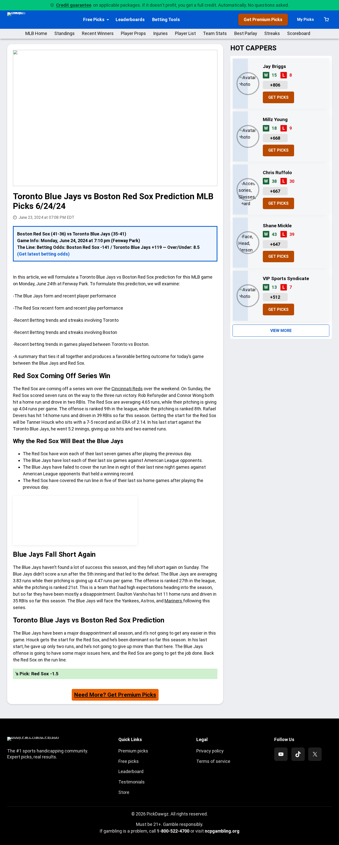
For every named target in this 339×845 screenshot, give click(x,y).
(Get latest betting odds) (43, 254)
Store (123, 792)
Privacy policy (210, 750)
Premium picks (133, 750)
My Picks (305, 19)
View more (281, 330)
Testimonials (131, 781)
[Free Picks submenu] (107, 19)
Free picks (128, 761)
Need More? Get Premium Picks (115, 694)
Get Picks (278, 97)
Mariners (174, 600)
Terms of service (213, 761)
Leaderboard (130, 771)
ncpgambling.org (222, 831)
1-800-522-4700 (173, 831)
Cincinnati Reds (127, 388)
